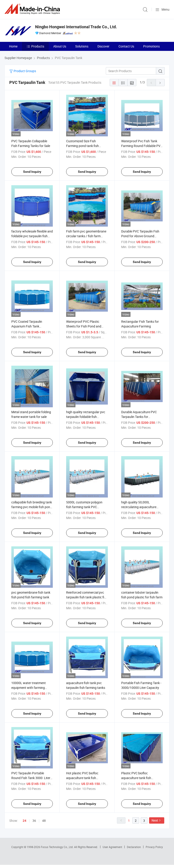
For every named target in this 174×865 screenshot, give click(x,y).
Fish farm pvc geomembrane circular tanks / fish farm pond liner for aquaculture (86, 236)
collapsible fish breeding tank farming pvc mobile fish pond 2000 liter (31, 507)
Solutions (81, 46)
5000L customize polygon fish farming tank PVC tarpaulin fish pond (84, 507)
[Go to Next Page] (160, 82)
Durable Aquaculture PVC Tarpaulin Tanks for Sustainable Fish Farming (139, 417)
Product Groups (24, 71)
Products (37, 46)
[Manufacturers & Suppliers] (33, 9)
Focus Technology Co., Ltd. (57, 847)
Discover (103, 46)
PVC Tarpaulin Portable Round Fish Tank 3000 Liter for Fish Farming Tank (30, 778)
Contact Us (126, 46)
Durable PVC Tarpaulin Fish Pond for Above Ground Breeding (140, 236)
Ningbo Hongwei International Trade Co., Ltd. (76, 26)
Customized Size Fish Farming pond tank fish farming (82, 146)
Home (13, 46)
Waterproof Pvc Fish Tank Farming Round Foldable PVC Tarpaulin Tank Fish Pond (141, 146)
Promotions (151, 46)
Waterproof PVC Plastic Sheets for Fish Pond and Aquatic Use (83, 326)
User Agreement (112, 847)
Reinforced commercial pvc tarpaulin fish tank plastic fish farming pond (87, 597)
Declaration (134, 847)
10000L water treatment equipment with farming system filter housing (28, 687)
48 (44, 820)
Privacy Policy (154, 847)
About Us (59, 46)
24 (24, 820)
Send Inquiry (32, 171)
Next (155, 820)
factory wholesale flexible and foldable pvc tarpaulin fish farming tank (32, 236)
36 (34, 820)
